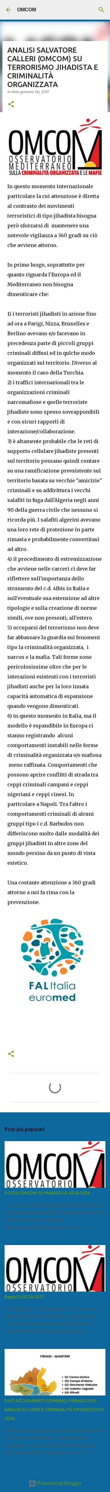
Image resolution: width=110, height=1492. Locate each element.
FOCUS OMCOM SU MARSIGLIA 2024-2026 (47, 1192)
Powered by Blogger (59, 1483)
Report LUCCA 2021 (24, 1296)
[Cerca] (101, 9)
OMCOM (26, 9)
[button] (11, 105)
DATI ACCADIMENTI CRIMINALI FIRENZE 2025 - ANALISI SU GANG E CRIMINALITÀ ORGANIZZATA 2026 (54, 1409)
